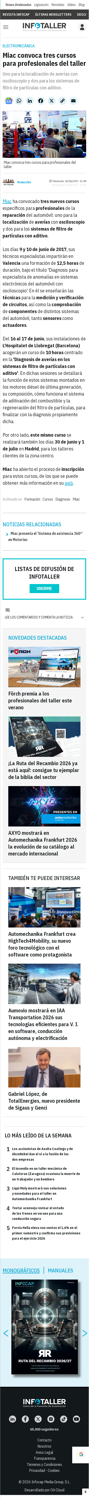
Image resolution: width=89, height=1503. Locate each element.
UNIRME (44, 588)
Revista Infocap (16, 14)
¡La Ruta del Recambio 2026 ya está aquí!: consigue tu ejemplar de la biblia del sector (43, 770)
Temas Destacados (18, 5)
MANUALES (60, 1270)
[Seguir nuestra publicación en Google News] (8, 101)
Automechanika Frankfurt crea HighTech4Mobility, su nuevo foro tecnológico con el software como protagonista (42, 944)
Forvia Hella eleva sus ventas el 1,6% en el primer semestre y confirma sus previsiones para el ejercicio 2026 (43, 1233)
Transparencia (44, 1458)
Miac (7, 201)
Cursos (48, 499)
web (69, 483)
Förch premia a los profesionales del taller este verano (40, 700)
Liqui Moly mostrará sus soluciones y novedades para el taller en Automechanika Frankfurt (37, 1193)
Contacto (44, 1440)
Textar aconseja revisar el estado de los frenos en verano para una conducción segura (35, 1213)
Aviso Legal (44, 1452)
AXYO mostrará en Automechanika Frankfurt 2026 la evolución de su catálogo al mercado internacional (42, 843)
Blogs (82, 5)
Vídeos (71, 5)
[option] (44, 1327)
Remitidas (57, 5)
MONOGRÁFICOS (21, 1270)
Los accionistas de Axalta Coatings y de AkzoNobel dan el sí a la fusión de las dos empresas (40, 1154)
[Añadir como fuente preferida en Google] (80, 1455)
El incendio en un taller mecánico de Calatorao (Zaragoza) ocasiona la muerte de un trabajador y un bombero (43, 1173)
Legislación (41, 5)
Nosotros (44, 1446)
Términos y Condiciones (44, 1464)
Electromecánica (19, 45)
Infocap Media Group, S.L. (50, 1481)
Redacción (24, 182)
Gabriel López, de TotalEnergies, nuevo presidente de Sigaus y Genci (44, 1100)
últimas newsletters (53, 14)
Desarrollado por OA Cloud (44, 1490)
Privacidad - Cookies (44, 1470)
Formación (32, 499)
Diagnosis (62, 499)
